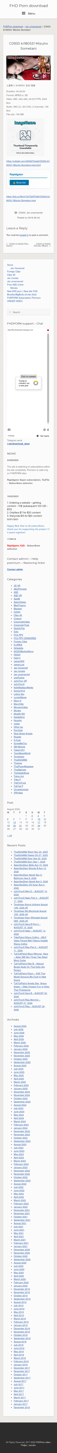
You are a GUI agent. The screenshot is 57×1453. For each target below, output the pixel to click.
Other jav (18, 726)
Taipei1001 (19, 749)
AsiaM (17, 598)
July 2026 (18, 1029)
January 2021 (21, 1246)
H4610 (17, 657)
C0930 (22, 212)
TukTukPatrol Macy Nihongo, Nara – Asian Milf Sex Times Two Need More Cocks (31, 957)
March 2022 (20, 1200)
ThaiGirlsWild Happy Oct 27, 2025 (31, 855)
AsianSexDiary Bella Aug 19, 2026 (31, 865)
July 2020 (18, 1266)
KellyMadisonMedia (23, 687)
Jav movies (12, 278)
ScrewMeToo (20, 743)
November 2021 (22, 1213)
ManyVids (19, 703)
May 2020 (19, 1272)
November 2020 (22, 1252)
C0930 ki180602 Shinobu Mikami (42, 244)
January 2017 (21, 1404)
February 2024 (21, 1124)
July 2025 (18, 1068)
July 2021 (18, 1226)
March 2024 (20, 1121)
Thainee (18, 763)
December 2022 (22, 1170)
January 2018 (21, 1364)
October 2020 (21, 1256)
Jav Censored (17, 268)
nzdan (17, 723)
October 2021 (21, 1216)
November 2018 (22, 1331)
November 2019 (22, 1292)
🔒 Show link (19, 182)
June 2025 (19, 1072)
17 (39, 822)
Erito (16, 631)
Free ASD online (15, 284)
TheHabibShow (21, 772)
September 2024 (22, 1101)
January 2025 (21, 1088)
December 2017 (22, 1367)
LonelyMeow (20, 697)
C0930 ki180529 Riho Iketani (17, 244)
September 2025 (22, 1062)
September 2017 (22, 1377)
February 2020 (21, 1282)
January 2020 (21, 1285)
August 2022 (20, 1183)
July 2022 (18, 1187)
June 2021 (19, 1229)
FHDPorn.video (43, 1442)
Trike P (17, 779)
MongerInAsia (21, 707)
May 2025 (19, 1075)
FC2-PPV (18, 634)
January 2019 (21, 1325)
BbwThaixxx (20, 605)
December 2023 (22, 1131)
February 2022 (21, 1203)
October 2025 (21, 1058)
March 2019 (20, 1318)
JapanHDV (19, 661)
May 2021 (19, 1233)
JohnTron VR (20, 680)
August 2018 (20, 1341)
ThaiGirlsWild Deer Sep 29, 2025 (30, 858)
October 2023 (21, 1137)
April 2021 (19, 1236)
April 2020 (19, 1275)
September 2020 (22, 1259)
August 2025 (20, 1065)
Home (10, 264)
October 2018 (21, 1335)
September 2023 (22, 1141)
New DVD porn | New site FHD (22, 291)
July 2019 (18, 1305)
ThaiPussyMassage (23, 766)
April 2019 (19, 1315)
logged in (24, 235)
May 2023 (19, 1154)
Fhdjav (24, 1445)
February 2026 (21, 1045)
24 (39, 825)
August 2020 (20, 1262)
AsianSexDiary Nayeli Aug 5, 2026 (31, 881)
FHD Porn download (28, 6)
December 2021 (22, 1210)
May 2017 (19, 1390)
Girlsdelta (18, 648)
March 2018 (20, 1358)
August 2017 (20, 1381)
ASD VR (18, 595)
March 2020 (20, 1279)
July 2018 (18, 1344)
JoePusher (19, 677)
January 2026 (21, 1049)
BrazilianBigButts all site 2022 (22, 294)
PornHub (18, 730)
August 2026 (20, 1026)
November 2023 (22, 1134)
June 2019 (19, 1308)
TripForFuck (20, 782)
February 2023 (21, 1164)
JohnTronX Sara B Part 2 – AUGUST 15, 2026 (27, 926)
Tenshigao (19, 756)
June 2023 (19, 1150)
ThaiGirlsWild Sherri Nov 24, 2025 (31, 851)
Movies (14, 287)
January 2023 (21, 1167)
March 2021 (20, 1239)
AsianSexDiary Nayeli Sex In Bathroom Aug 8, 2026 (28, 876)
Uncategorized (21, 789)
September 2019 (22, 1298)
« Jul (9, 835)
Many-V (17, 700)
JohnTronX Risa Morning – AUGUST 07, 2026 (27, 1001)
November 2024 (22, 1095)
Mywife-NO (19, 713)
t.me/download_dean (18, 443)
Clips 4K (11, 274)
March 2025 (20, 1081)
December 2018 (22, 1328)
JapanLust (19, 664)
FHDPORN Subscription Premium (24, 297)
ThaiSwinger (20, 769)
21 (20, 825)
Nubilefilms (19, 717)
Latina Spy (19, 694)
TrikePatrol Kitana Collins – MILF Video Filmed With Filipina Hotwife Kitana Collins (31, 940)
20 (14, 825)
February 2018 (21, 1361)
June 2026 (19, 1032)
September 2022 (22, 1180)
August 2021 (20, 1223)
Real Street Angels (23, 733)
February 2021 (21, 1243)
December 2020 (22, 1249)
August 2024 (20, 1104)
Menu (31, 13)
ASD (16, 592)
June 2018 (19, 1348)
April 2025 (19, 1078)
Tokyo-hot (19, 776)
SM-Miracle (19, 746)
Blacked (18, 608)
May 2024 (19, 1114)
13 (14, 822)
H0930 (17, 654)
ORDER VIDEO (14, 301)
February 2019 (21, 1321)
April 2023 (19, 1157)
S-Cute (17, 740)
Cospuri (18, 618)
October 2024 (21, 1098)
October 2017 (21, 1374)
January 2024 (21, 1127)
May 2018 (19, 1351)
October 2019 (21, 1295)
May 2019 (19, 1312)
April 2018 (19, 1354)
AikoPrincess (20, 588)
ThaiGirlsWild (20, 759)
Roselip (17, 736)
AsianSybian (20, 602)
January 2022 (21, 1206)
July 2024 (18, 1108)
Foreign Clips (13, 271)
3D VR (17, 585)
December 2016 (22, 1407)
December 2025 (22, 1052)
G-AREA (18, 644)
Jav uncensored (33, 26)
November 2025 (22, 1055)
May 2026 (19, 1035)
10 (39, 818)
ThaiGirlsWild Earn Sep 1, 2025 (29, 861)
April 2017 (19, 1394)
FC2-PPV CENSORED (25, 638)
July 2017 (18, 1384)
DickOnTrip (19, 628)
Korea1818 (19, 690)
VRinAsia (18, 792)
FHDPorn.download (13, 26)
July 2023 (18, 1147)
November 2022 (22, 1173)
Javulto (32, 1445)
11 (45, 818)
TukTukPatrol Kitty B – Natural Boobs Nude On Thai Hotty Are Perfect (29, 967)
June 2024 (19, 1111)
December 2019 (22, 1289)
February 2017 (21, 1400)
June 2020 (19, 1269)
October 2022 (21, 1177)
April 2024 (19, 1118)
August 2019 (20, 1302)
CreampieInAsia (22, 621)
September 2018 (22, 1338)
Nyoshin (18, 720)
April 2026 (19, 1039)
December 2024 (22, 1091)
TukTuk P (18, 786)
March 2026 (20, 1042)
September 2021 (22, 1220)
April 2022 (19, 1196)
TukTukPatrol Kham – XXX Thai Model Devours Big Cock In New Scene (30, 977)
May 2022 (19, 1193)
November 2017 (22, 1371)
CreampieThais (21, 625)
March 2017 (20, 1397)
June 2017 (19, 1387)
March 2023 (20, 1160)
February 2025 (21, 1085)
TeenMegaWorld (22, 753)
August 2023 (20, 1144)
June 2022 (19, 1190)
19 (8, 825)
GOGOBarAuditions (23, 651)
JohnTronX (19, 684)
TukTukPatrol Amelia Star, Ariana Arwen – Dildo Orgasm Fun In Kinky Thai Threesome (32, 986)
